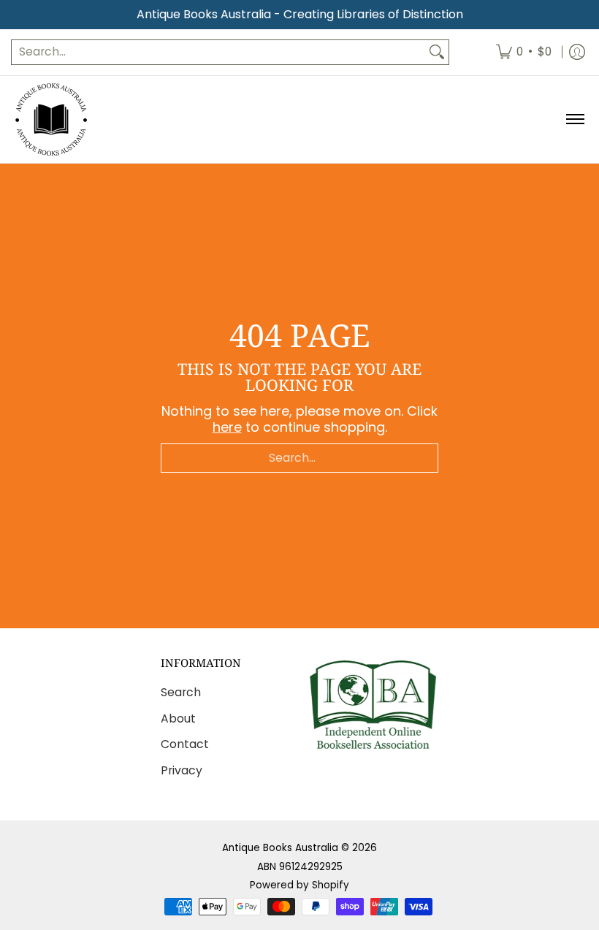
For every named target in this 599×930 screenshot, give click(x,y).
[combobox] (218, 52)
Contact (185, 744)
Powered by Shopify (299, 885)
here (227, 427)
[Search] (437, 52)
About (178, 718)
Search (181, 692)
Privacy (181, 770)
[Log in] (577, 52)
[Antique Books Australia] (51, 119)
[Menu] (574, 119)
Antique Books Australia (280, 848)
